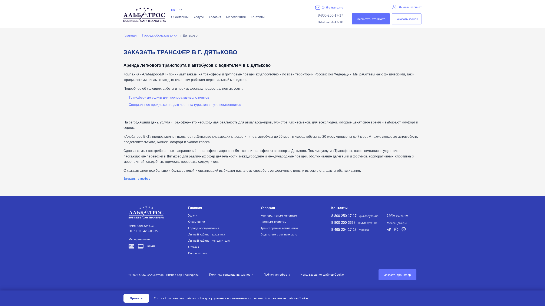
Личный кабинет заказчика (206, 234)
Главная (130, 35)
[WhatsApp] (396, 229)
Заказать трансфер (136, 178)
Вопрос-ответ (197, 253)
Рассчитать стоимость (371, 19)
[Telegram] (389, 229)
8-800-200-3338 (343, 222)
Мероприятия (236, 17)
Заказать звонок (407, 19)
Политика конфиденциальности (231, 274)
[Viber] (404, 229)
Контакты (258, 17)
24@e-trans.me (332, 7)
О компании (179, 17)
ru (173, 9)
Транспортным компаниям (279, 228)
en (180, 9)
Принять (136, 298)
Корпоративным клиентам (279, 215)
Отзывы (193, 247)
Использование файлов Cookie (322, 274)
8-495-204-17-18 (330, 22)
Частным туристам (274, 221)
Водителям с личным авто (279, 234)
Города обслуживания (159, 35)
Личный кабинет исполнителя (209, 240)
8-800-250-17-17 (330, 15)
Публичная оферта (277, 274)
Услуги (199, 17)
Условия (215, 17)
